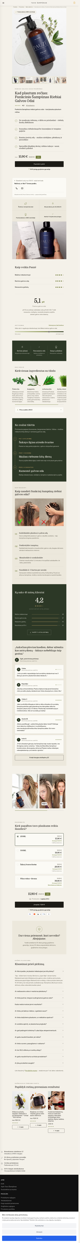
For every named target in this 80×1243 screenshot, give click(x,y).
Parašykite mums (31, 1070)
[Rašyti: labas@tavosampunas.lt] (22, 188)
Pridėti (21, 1127)
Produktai (21, 7)
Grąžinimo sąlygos (8, 1206)
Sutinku (39, 1238)
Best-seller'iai (29, 7)
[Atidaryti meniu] (3, 3)
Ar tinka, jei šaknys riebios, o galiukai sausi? (31, 1011)
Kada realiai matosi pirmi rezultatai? (28, 1004)
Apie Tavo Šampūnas (9, 1187)
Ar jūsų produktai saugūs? (24, 1063)
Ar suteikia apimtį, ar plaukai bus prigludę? (31, 1024)
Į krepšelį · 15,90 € (39, 904)
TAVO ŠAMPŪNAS (39, 3)
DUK (2, 1184)
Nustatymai (39, 1226)
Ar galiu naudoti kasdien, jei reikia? (28, 1037)
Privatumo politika (8, 1209)
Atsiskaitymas (6, 1201)
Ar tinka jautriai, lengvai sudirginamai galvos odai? (34, 998)
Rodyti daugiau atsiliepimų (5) (39, 757)
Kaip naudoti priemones (10, 1203)
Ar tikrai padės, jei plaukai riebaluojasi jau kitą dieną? (34, 971)
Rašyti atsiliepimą (40, 632)
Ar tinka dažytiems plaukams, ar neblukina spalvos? (34, 1017)
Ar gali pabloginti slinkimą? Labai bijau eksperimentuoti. (36, 1030)
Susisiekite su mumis (9, 1189)
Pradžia (15, 7)
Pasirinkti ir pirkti (39, 164)
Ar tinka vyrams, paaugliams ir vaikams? (30, 1044)
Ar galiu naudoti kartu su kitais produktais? (31, 1057)
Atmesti (39, 1232)
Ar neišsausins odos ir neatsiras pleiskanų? (31, 991)
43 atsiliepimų (30, 105)
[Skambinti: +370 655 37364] (16, 188)
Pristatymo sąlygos (8, 1198)
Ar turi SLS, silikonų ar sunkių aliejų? (28, 1050)
